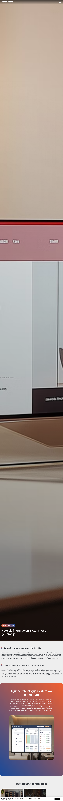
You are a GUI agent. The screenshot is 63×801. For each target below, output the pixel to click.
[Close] (61, 799)
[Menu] (60, 2)
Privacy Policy (7, 799)
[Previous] (28, 768)
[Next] (35, 768)
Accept (57, 799)
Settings (52, 799)
